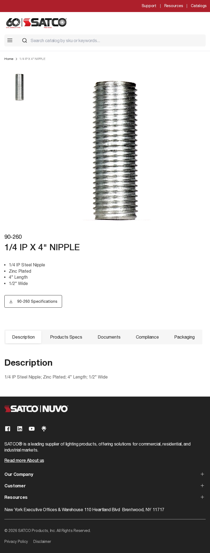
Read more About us (24, 461)
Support (149, 6)
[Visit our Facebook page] (7, 428)
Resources (173, 6)
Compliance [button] (147, 336)
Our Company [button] (18, 475)
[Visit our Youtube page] (31, 428)
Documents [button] (109, 336)
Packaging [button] (184, 336)
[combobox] (112, 40)
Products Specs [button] (66, 336)
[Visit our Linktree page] (43, 428)
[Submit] (25, 40)
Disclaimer (42, 541)
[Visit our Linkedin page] (19, 428)
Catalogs (199, 6)
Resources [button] (16, 498)
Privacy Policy (16, 541)
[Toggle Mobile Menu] (10, 40)
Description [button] (23, 336)
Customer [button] (14, 486)
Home (8, 59)
